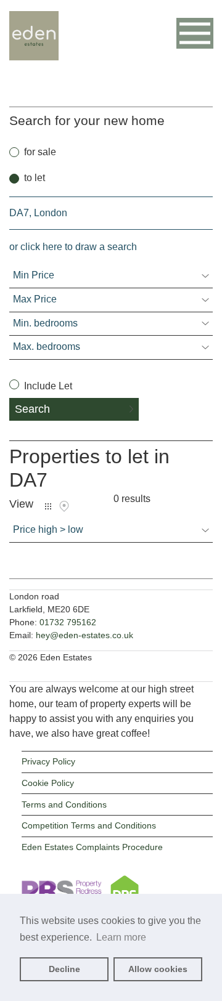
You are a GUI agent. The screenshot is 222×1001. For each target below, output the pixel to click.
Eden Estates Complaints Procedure (92, 847)
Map (64, 506)
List (48, 506)
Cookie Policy (48, 783)
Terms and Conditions (64, 804)
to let (34, 177)
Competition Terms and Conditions (89, 825)
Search (32, 409)
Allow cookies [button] (157, 969)
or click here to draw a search (73, 246)
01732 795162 (67, 622)
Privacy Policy (48, 761)
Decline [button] (64, 969)
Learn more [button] (121, 937)
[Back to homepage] (34, 53)
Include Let (47, 386)
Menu (194, 33)
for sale (40, 152)
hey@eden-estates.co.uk (84, 635)
